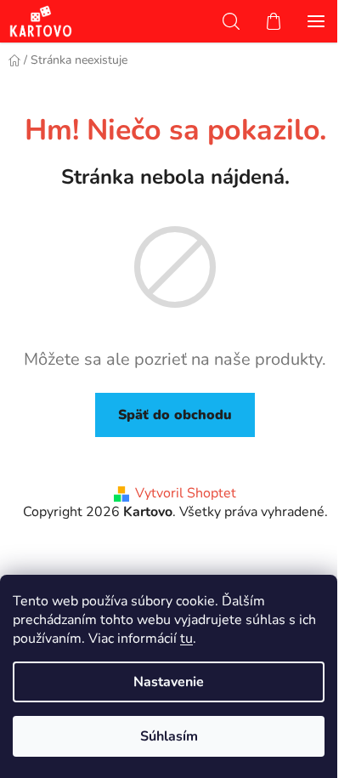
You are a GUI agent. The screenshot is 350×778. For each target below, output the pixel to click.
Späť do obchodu (175, 415)
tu (186, 638)
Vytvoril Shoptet (185, 493)
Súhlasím (169, 736)
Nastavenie (168, 682)
